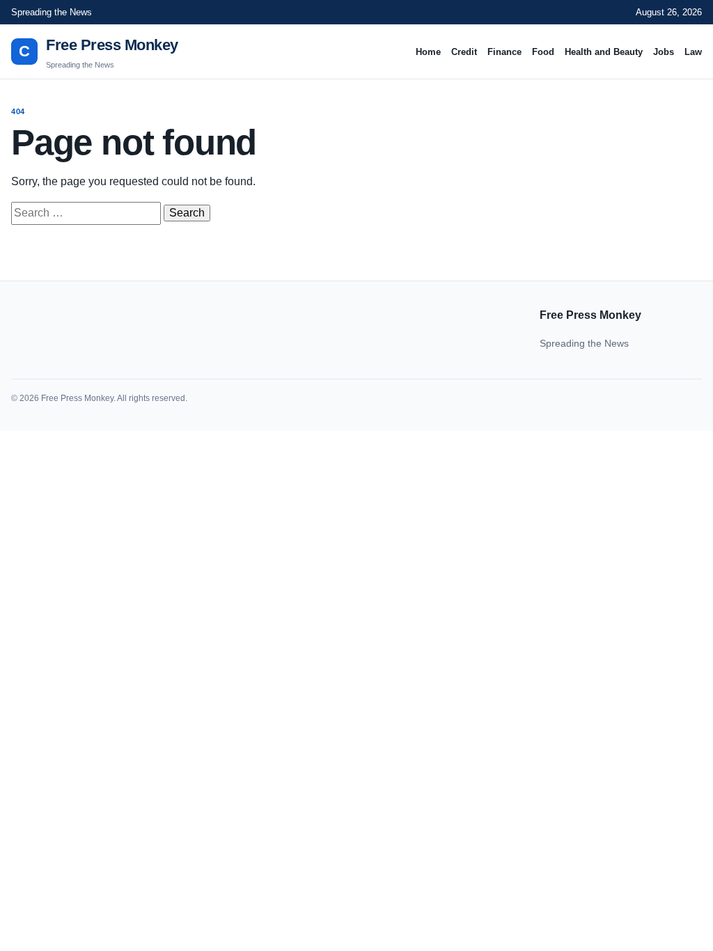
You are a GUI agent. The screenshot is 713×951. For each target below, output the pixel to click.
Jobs (663, 52)
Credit (464, 52)
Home (428, 52)
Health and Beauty (604, 52)
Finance (504, 52)
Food (543, 52)
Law (693, 52)
